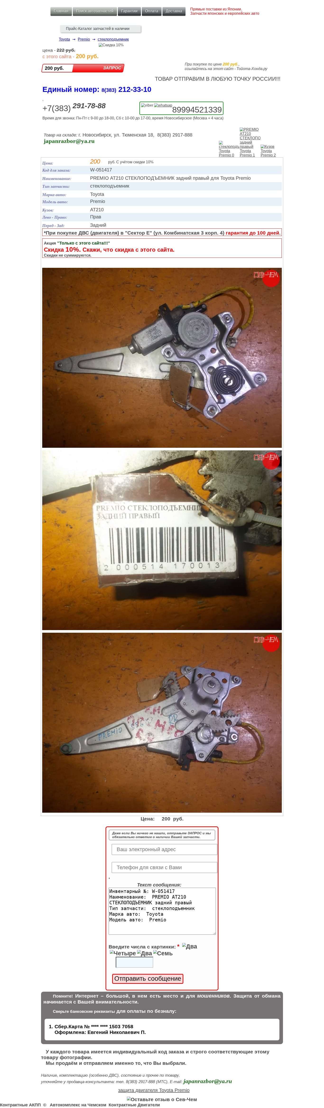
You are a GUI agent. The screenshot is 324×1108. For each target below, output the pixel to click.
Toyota (64, 39)
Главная (61, 11)
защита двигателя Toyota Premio (154, 1090)
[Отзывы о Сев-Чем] (162, 1099)
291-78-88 (89, 106)
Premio (84, 39)
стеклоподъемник (113, 39)
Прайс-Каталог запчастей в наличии (98, 29)
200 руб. (54, 68)
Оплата (151, 11)
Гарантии (129, 11)
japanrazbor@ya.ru (69, 141)
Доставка (174, 11)
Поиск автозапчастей (95, 11)
